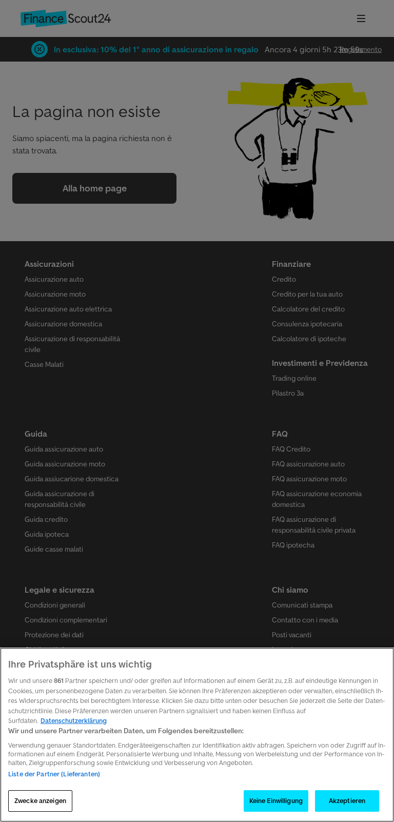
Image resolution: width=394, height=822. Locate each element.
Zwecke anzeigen (40, 800)
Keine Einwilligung (276, 800)
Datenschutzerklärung (74, 720)
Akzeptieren (347, 800)
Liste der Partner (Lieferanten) (54, 774)
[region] (197, 735)
